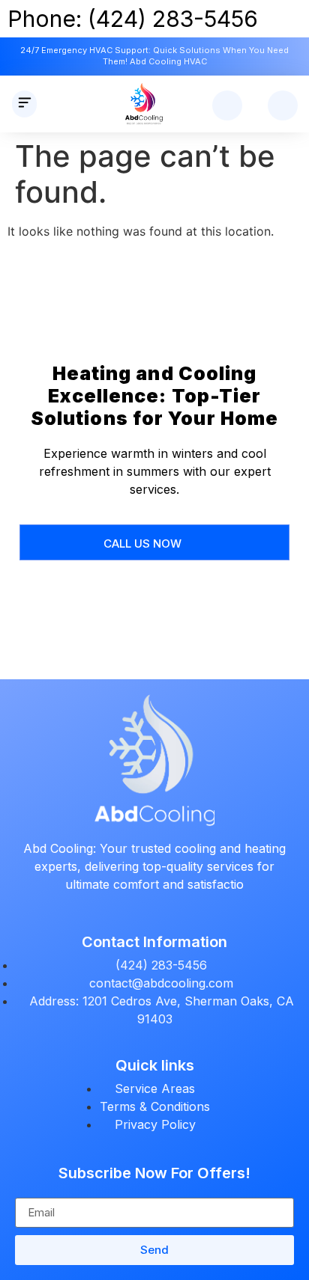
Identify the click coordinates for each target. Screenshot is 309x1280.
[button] (24, 104)
